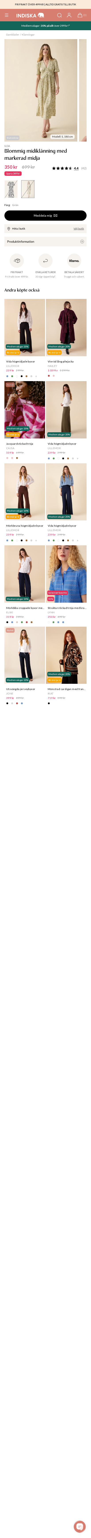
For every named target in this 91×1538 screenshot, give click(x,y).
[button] (6, 15)
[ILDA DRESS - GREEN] (27, 189)
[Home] (30, 15)
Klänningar (28, 34)
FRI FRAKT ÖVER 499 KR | (30, 4)
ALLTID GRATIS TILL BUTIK (61, 4)
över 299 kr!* (62, 25)
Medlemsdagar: (31, 25)
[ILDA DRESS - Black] (11, 189)
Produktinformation (20, 241)
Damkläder (12, 34)
